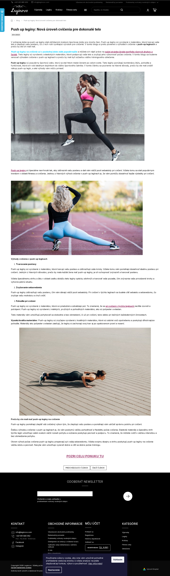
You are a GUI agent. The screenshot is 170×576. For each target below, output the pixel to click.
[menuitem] (38, 9)
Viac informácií (95, 563)
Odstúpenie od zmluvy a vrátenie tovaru (63, 542)
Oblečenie (126, 549)
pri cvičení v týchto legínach (120, 306)
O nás (50, 550)
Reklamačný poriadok (114, 2)
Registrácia (89, 535)
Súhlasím (117, 559)
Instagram (20, 546)
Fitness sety (126, 545)
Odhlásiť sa (89, 542)
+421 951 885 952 (23, 536)
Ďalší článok (98, 468)
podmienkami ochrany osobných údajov (52, 501)
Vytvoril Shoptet (153, 569)
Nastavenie (54, 570)
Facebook (20, 542)
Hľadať (123, 10)
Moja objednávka (54, 553)
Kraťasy (125, 540)
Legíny (124, 536)
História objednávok (92, 539)
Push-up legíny (18, 170)
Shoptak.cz (41, 571)
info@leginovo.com (24, 532)
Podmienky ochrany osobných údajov (141, 2)
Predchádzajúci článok (77, 468)
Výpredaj (125, 532)
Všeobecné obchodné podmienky (89, 2)
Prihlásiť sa (128, 496)
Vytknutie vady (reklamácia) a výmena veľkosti (62, 546)
